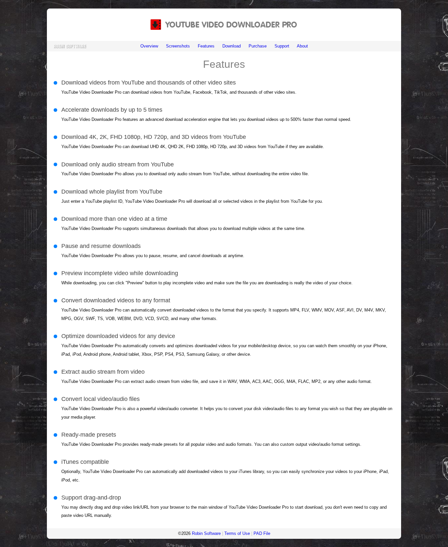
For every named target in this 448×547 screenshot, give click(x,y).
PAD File (262, 533)
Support (282, 46)
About (302, 46)
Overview (149, 46)
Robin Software (206, 533)
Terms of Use (237, 533)
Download (231, 46)
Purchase (258, 46)
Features (206, 46)
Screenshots (178, 46)
